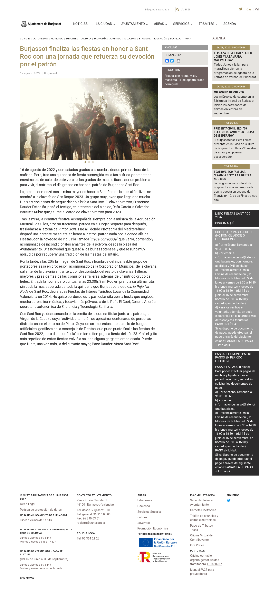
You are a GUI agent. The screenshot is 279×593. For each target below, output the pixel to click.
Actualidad (40, 38)
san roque (182, 76)
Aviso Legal (27, 504)
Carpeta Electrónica (203, 510)
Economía (100, 38)
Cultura (86, 38)
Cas (249, 9)
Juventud (115, 38)
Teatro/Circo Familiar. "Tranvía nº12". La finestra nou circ (232, 175)
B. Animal (145, 38)
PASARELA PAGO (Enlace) (232, 367)
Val (257, 9)
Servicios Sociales (149, 512)
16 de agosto (187, 80)
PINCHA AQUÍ (224, 223)
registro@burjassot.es (91, 523)
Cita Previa (27, 578)
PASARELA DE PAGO (239, 341)
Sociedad (176, 38)
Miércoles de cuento (229, 92)
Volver (171, 47)
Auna (188, 38)
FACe (202, 550)
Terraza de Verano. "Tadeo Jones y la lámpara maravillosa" (233, 56)
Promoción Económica (152, 528)
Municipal (57, 38)
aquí (227, 345)
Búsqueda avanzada (157, 9)
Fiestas (169, 76)
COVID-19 (25, 38)
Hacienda (143, 506)
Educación (160, 38)
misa (193, 76)
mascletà (171, 80)
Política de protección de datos (41, 509)
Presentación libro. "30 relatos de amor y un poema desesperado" (234, 132)
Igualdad (130, 38)
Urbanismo (144, 500)
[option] (89, 119)
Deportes (72, 38)
